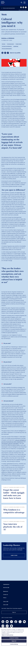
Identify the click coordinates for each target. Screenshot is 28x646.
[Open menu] (24, 2)
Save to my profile (15, 52)
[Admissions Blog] (11, 626)
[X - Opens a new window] (26, 7)
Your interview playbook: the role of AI (12, 527)
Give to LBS (5, 604)
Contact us (5, 594)
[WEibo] (7, 626)
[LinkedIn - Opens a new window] (2, 53)
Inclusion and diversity (7, 46)
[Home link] (3, 3)
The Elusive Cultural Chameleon (10, 443)
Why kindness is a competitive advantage (13, 511)
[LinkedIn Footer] (2, 621)
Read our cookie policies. (7, 635)
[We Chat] (24, 621)
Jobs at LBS (5, 601)
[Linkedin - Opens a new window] (23, 7)
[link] (14, 555)
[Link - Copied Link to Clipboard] (8, 53)
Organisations (6, 584)
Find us (4, 597)
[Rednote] (2, 626)
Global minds (18, 44)
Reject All (14, 641)
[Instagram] (11, 621)
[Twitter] (20, 621)
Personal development (7, 48)
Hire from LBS (6, 587)
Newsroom (5, 591)
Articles (3, 44)
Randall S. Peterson (7, 38)
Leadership (15, 46)
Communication (10, 44)
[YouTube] (7, 621)
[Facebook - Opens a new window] (21, 7)
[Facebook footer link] (15, 621)
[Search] (21, 2)
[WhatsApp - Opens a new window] (5, 53)
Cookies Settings (14, 644)
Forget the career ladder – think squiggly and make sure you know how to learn (14, 494)
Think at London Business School (9, 8)
